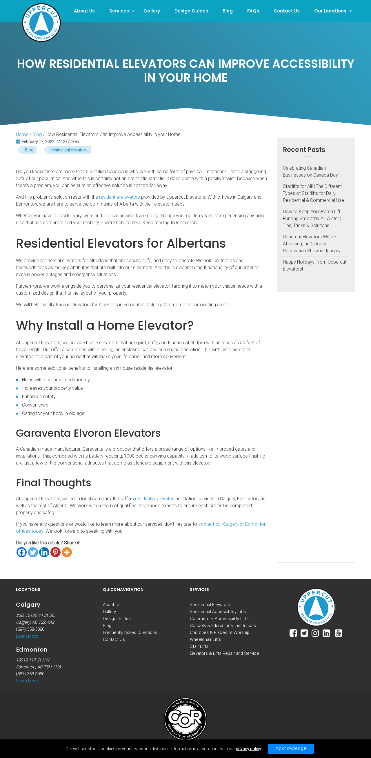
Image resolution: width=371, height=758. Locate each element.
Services (119, 11)
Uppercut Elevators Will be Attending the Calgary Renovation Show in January (312, 243)
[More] (67, 552)
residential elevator (154, 498)
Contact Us (287, 11)
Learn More (27, 636)
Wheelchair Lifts (205, 639)
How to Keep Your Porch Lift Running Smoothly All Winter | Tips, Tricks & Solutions (312, 218)
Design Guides (191, 11)
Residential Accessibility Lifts (218, 611)
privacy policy (248, 748)
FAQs (253, 11)
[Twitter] (33, 552)
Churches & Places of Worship (219, 632)
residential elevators (69, 150)
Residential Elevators (210, 604)
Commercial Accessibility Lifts (219, 618)
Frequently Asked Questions (130, 632)
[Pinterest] (55, 552)
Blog (228, 11)
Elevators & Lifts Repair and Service (224, 653)
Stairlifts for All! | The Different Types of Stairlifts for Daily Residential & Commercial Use (313, 193)
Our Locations (330, 11)
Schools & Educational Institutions (223, 625)
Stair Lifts (199, 646)
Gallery (151, 11)
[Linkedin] (44, 552)
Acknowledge (291, 748)
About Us (84, 11)
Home (22, 134)
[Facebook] (22, 552)
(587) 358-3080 (30, 629)
